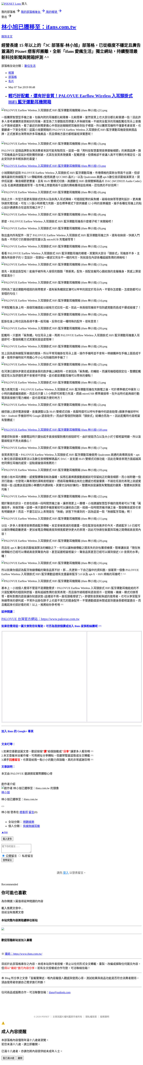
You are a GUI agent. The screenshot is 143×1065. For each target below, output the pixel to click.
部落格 (12, 77)
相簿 (11, 72)
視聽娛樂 (28, 821)
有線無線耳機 (31, 826)
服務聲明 (104, 1016)
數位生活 (30, 65)
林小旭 (5, 792)
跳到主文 (7, 36)
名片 (11, 81)
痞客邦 (24, 812)
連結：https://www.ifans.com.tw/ (23, 953)
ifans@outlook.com (59, 992)
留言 (31, 812)
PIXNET (45, 1016)
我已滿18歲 (8, 1058)
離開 (20, 1058)
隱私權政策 (91, 1016)
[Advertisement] (113, 654)
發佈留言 (7, 860)
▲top (4, 832)
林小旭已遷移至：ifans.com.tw (38, 27)
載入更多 (7, 839)
